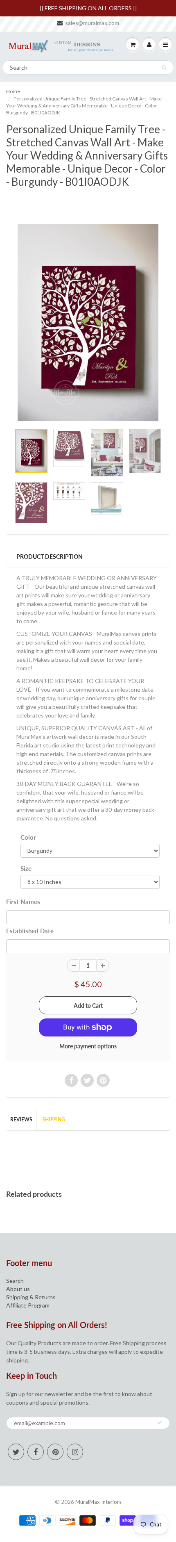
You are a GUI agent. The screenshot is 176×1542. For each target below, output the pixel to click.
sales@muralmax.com (92, 22)
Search (15, 1280)
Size (26, 868)
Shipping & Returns (31, 1297)
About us (18, 1288)
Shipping (53, 1119)
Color (28, 837)
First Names (23, 901)
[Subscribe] (159, 1422)
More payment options (88, 1046)
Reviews (21, 1119)
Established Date (30, 930)
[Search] (164, 67)
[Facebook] (35, 1452)
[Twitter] (16, 1452)
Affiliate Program (28, 1305)
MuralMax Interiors (98, 1502)
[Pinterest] (55, 1452)
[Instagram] (75, 1452)
